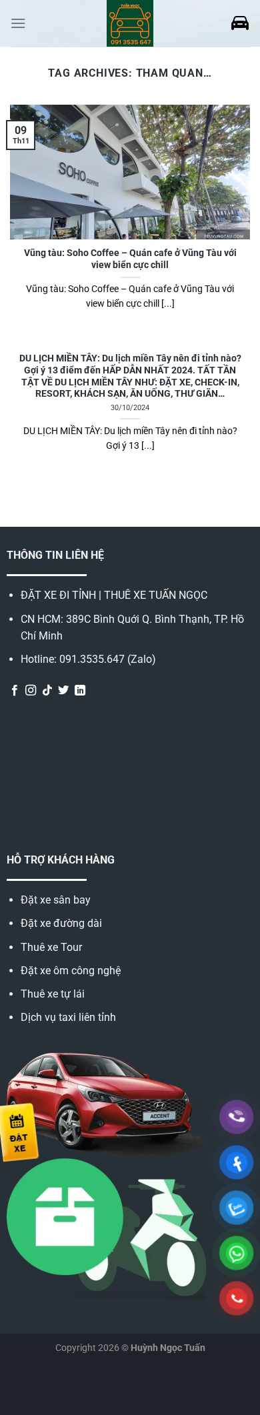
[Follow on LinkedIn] (80, 691)
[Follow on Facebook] (14, 691)
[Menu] (18, 23)
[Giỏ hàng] (240, 23)
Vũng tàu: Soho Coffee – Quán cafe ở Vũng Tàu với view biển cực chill (130, 258)
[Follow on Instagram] (30, 691)
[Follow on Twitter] (63, 691)
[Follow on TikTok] (47, 691)
